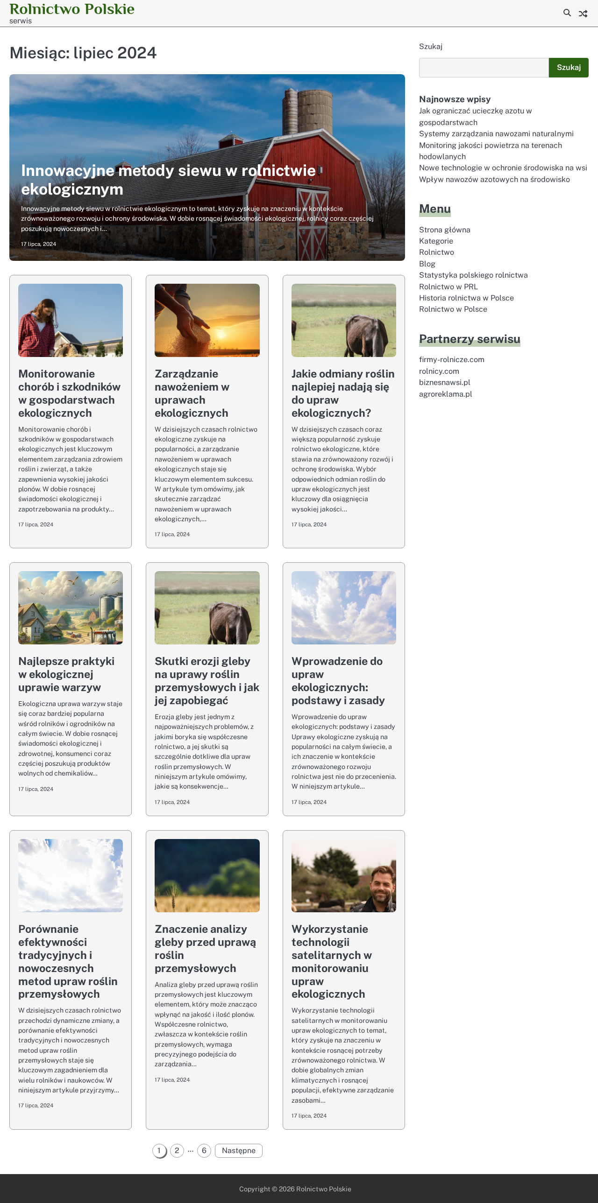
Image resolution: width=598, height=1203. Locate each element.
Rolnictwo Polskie (72, 8)
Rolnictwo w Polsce (453, 309)
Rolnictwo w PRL (448, 286)
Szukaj (430, 46)
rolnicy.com (439, 371)
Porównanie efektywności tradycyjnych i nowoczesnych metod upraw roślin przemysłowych (68, 961)
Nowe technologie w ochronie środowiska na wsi (503, 168)
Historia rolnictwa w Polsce (466, 298)
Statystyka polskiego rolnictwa (473, 275)
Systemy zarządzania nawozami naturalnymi (496, 133)
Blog (427, 263)
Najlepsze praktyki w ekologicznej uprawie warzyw (66, 674)
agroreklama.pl (445, 394)
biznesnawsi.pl (444, 382)
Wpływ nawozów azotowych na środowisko (494, 179)
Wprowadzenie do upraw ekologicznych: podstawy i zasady (338, 680)
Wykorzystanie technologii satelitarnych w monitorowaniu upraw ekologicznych (332, 961)
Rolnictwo (436, 252)
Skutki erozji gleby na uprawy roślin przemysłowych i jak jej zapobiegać (207, 680)
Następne (239, 1150)
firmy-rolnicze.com (451, 360)
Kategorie (436, 241)
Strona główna (444, 229)
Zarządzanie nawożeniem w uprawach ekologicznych (192, 393)
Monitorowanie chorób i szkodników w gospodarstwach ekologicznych (69, 393)
